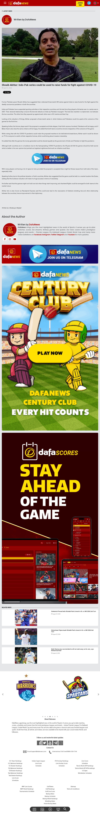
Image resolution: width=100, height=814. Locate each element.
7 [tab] (57, 716)
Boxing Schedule (50, 796)
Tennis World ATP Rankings (84, 766)
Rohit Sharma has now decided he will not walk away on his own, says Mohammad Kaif (72, 649)
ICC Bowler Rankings (15, 766)
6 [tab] (55, 716)
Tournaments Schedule (27, 791)
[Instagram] (9, 239)
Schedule (38, 766)
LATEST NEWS (7, 11)
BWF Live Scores (27, 786)
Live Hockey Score (61, 763)
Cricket (6, 623)
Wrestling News (50, 801)
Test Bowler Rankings (15, 775)
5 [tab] (52, 716)
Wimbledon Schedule (85, 773)
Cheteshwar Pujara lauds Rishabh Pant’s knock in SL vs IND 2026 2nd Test (72, 631)
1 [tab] (42, 716)
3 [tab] (47, 716)
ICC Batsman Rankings (15, 763)
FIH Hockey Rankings (61, 761)
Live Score (15, 778)
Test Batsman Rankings (15, 773)
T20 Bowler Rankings (15, 771)
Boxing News (50, 794)
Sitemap (73, 786)
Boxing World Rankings (50, 799)
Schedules (15, 780)
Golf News (50, 786)
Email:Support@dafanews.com (37, 751)
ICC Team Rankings (15, 761)
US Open (84, 771)
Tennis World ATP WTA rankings (85, 768)
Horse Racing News (50, 803)
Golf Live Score (50, 791)
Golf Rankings (50, 789)
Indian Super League (38, 761)
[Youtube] (14, 239)
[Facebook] (4, 239)
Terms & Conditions (73, 789)
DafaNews (34, 224)
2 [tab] (45, 716)
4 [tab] (50, 716)
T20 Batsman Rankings (15, 768)
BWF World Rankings (26, 789)
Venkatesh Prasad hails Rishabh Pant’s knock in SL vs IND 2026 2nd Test (73, 611)
